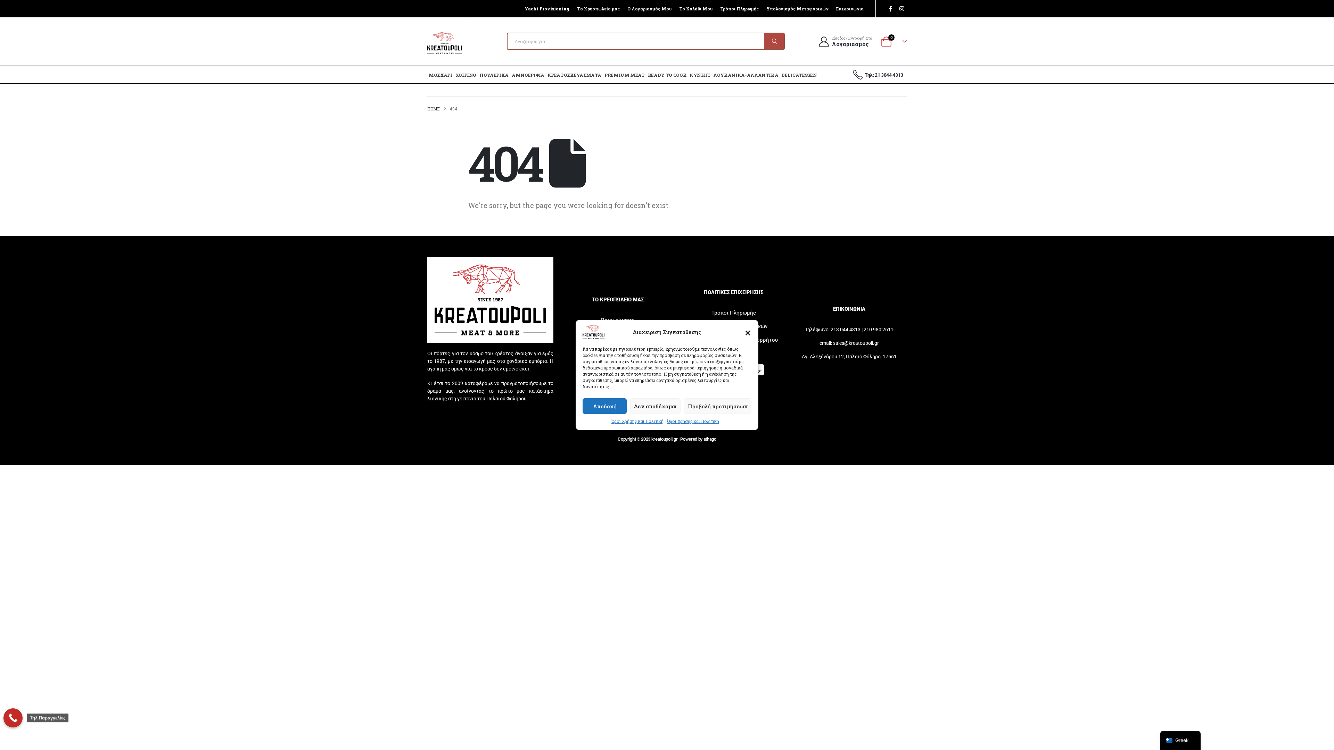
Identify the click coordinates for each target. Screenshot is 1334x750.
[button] (747, 331)
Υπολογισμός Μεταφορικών (797, 8)
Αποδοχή (605, 406)
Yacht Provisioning (547, 8)
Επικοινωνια (850, 8)
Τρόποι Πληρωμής (739, 8)
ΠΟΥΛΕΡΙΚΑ (494, 75)
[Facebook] (890, 9)
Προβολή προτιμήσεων (718, 406)
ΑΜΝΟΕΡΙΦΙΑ (528, 75)
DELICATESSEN (799, 75)
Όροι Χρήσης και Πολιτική (637, 421)
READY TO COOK (667, 75)
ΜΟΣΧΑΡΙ (440, 75)
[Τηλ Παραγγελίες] (13, 717)
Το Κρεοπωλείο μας (598, 8)
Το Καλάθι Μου (696, 8)
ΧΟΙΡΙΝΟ (466, 75)
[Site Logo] (444, 43)
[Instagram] (901, 9)
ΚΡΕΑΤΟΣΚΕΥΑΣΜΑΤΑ (574, 75)
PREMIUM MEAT (624, 75)
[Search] (774, 41)
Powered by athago (698, 439)
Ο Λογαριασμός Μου (649, 8)
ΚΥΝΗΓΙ (700, 75)
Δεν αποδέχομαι (655, 406)
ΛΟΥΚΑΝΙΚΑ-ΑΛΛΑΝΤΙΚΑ (745, 75)
